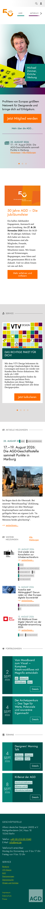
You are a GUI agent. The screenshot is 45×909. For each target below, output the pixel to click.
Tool (30, 682)
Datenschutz (6, 895)
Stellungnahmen (27, 576)
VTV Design (6, 870)
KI (34, 572)
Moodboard (21, 682)
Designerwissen (8, 876)
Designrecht (25, 572)
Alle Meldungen (29, 152)
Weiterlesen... (19, 525)
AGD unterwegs (35, 441)
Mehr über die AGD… (22, 128)
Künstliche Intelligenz (24, 790)
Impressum (6, 892)
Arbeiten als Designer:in (29, 568)
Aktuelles (34, 13)
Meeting (29, 755)
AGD (20, 13)
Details (36, 689)
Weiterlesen (15, 152)
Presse (4, 899)
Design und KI (21, 786)
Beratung (5, 866)
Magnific (24, 678)
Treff (28, 758)
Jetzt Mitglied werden (22, 118)
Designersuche (8, 879)
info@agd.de (15, 842)
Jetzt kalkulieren (27, 397)
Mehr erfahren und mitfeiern (22, 274)
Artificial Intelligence (24, 782)
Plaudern (19, 758)
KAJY (4, 873)
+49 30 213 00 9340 (20, 839)
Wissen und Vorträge (10, 883)
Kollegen (19, 755)
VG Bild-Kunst (25, 579)
